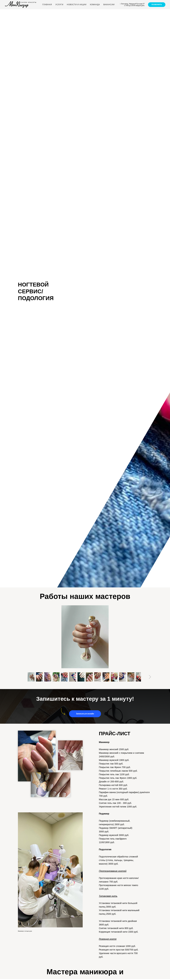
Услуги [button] (59, 5)
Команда (95, 5)
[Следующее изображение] (150, 677)
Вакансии (109, 5)
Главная (47, 5)
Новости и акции (77, 5)
